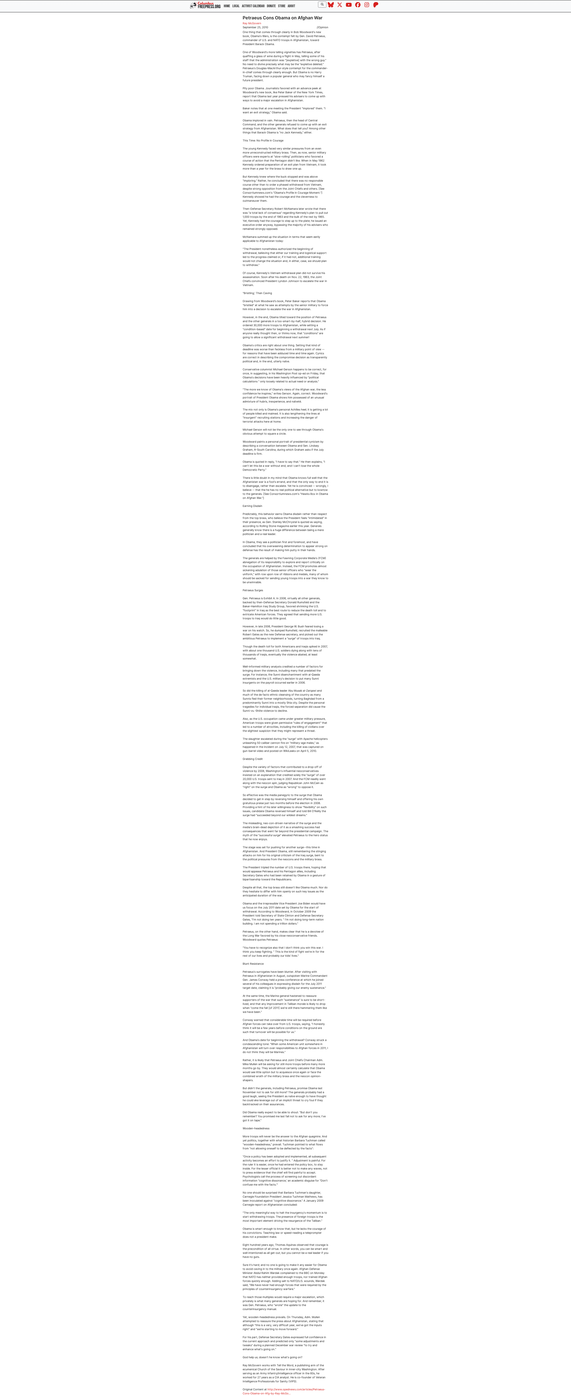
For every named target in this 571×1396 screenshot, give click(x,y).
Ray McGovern (252, 23)
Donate (271, 6)
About (291, 6)
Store (281, 6)
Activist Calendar (253, 6)
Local (236, 6)
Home (227, 6)
